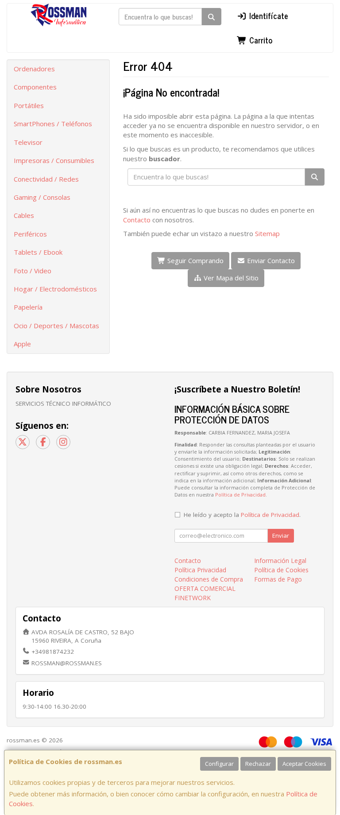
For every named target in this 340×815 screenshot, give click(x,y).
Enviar (280, 535)
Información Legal (280, 560)
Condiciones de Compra (208, 579)
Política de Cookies (281, 570)
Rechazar (258, 764)
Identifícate (267, 15)
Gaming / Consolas (42, 197)
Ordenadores (34, 68)
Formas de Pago (278, 579)
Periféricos (30, 233)
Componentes (35, 86)
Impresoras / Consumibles (54, 160)
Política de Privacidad (240, 494)
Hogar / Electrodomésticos (55, 288)
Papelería (28, 307)
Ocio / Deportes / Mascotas (56, 325)
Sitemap (267, 233)
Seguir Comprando (195, 260)
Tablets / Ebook (38, 252)
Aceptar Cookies (304, 764)
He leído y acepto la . (242, 515)
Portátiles (29, 105)
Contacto (137, 219)
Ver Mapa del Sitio (230, 277)
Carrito (259, 40)
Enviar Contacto (270, 260)
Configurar (219, 764)
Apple (22, 343)
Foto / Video (32, 270)
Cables (24, 215)
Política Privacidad (200, 570)
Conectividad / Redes (46, 179)
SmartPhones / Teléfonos (53, 123)
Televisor (28, 142)
